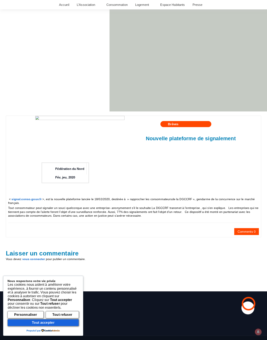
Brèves (173, 124)
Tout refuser (62, 314)
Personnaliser (25, 314)
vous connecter (33, 259)
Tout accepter (43, 322)
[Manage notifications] (258, 332)
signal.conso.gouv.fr (26, 199)
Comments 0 (247, 231)
